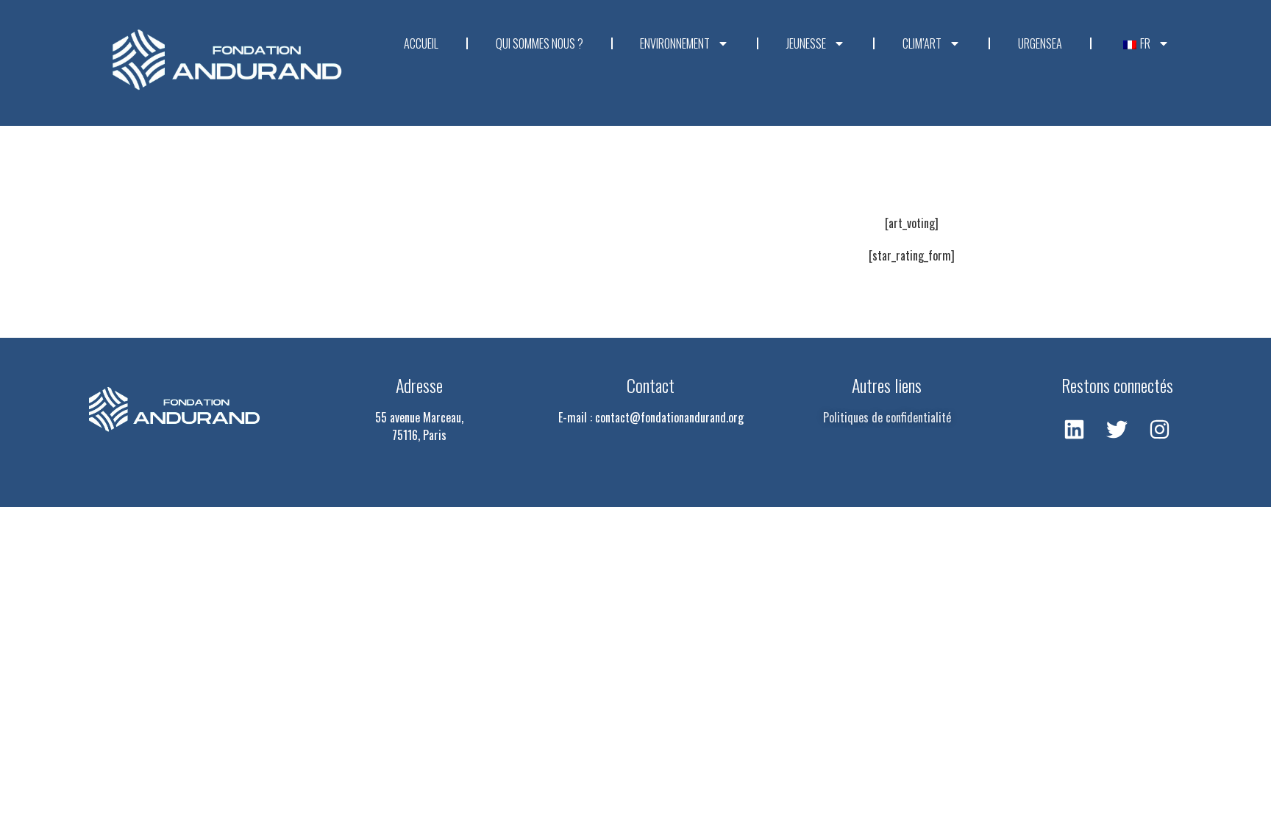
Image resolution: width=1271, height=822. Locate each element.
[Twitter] (1117, 429)
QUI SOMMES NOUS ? (539, 43)
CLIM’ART (921, 43)
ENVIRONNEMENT (675, 43)
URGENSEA (1040, 43)
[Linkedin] (1074, 429)
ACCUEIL (421, 43)
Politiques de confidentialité (887, 417)
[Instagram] (1160, 429)
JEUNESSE (806, 43)
